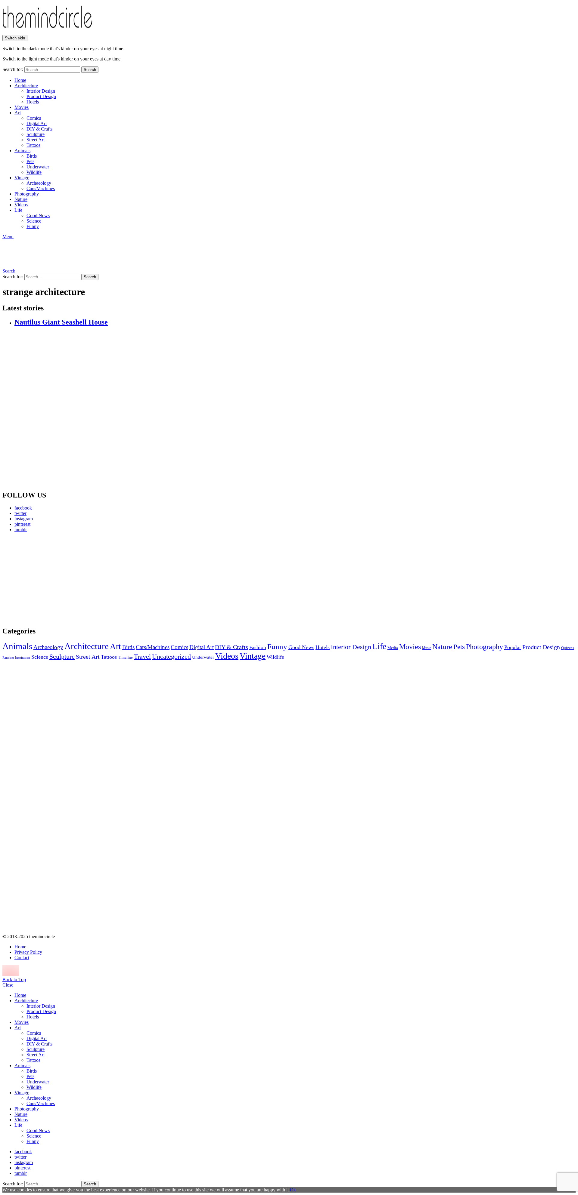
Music (426, 648)
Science (33, 220)
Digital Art (36, 123)
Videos (21, 204)
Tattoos (33, 145)
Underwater (37, 166)
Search (90, 69)
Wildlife (34, 172)
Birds (31, 156)
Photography (26, 193)
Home (20, 80)
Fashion (257, 647)
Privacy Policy (28, 952)
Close (7, 984)
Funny (32, 226)
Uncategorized (171, 656)
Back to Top (14, 979)
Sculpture (35, 134)
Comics (33, 118)
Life (18, 210)
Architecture (26, 85)
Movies (21, 107)
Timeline (125, 657)
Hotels (32, 101)
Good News (38, 215)
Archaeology (38, 183)
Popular (512, 647)
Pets (30, 161)
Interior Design (40, 91)
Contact (21, 957)
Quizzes (567, 647)
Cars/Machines (40, 188)
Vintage (21, 177)
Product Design (41, 96)
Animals (22, 150)
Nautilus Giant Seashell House (61, 322)
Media (392, 647)
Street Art (35, 139)
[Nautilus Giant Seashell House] (295, 408)
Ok (293, 1189)
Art (17, 112)
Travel (142, 656)
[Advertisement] (58, 579)
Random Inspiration (16, 657)
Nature (20, 199)
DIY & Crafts (39, 128)
